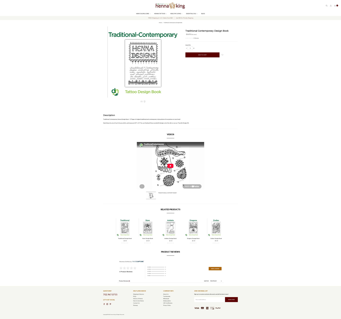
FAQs (134, 296)
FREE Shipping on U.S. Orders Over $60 (160, 18)
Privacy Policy (167, 305)
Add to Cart (125, 232)
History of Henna (138, 298)
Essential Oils (191, 13)
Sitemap (135, 305)
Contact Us (136, 303)
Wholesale (166, 298)
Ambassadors (167, 301)
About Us (166, 294)
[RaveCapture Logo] (137, 261)
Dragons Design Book (193, 238)
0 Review (196, 38)
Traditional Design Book (125, 238)
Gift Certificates (167, 303)
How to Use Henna (138, 301)
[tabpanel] (124, 231)
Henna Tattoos (159, 13)
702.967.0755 (110, 294)
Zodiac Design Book (216, 238)
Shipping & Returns (138, 294)
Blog (203, 13)
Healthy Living (175, 13)
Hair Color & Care (142, 13)
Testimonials (166, 296)
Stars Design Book (147, 238)
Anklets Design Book (170, 238)
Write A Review (215, 268)
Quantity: (188, 45)
